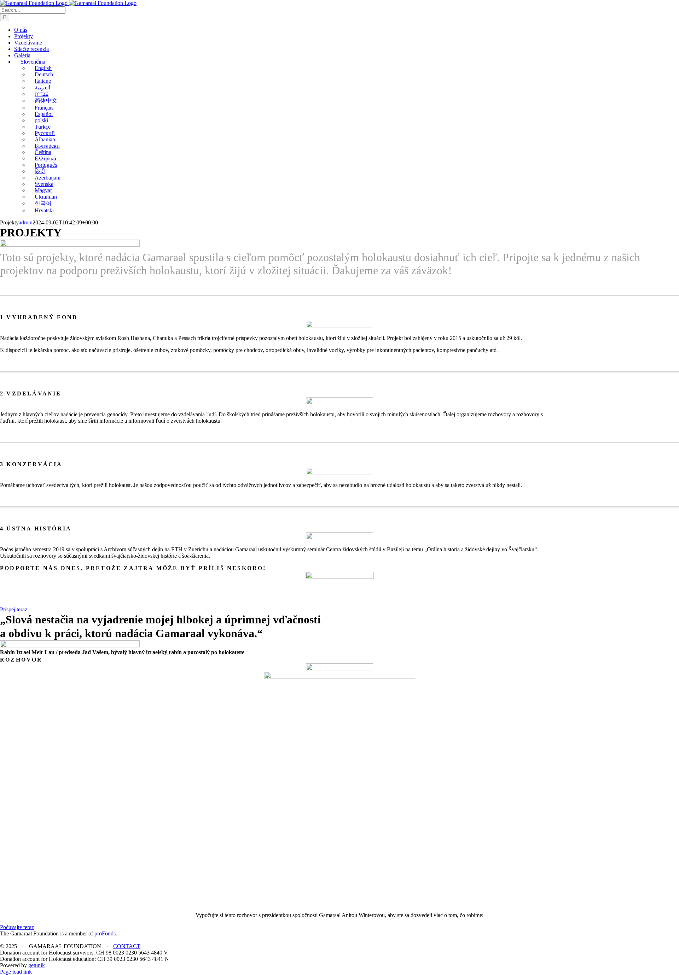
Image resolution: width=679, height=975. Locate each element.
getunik (36, 965)
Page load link (16, 972)
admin (26, 222)
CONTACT (126, 946)
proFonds (105, 933)
